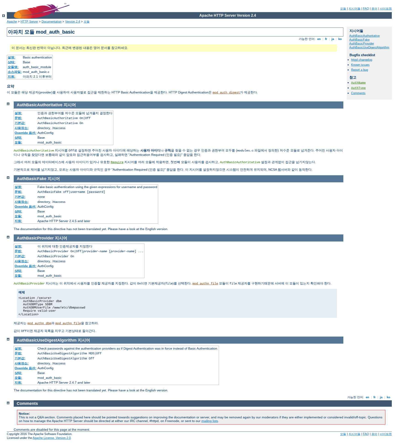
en (319, 39)
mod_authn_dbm (39, 323)
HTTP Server (29, 21)
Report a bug (359, 70)
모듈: (18, 142)
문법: (18, 118)
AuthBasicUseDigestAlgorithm (369, 47)
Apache (12, 21)
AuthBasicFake (359, 39)
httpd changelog (361, 59)
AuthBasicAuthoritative (364, 35)
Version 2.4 (72, 21)
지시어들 (354, 8)
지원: (11, 76)
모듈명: (13, 67)
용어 (374, 8)
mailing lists (209, 421)
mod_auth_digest (226, 92)
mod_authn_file (205, 283)
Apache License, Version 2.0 (52, 438)
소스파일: (15, 72)
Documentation (51, 21)
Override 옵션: (25, 133)
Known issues (360, 64)
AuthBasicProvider (361, 43)
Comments (358, 93)
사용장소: (22, 128)
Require (117, 162)
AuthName (358, 83)
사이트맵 (386, 8)
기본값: (20, 123)
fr (326, 39)
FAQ (366, 8)
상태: (11, 62)
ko (340, 39)
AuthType (358, 88)
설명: (11, 57)
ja (333, 39)
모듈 (343, 8)
